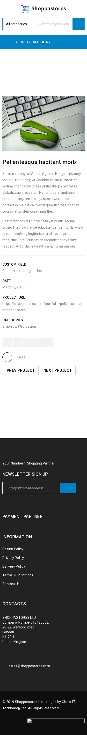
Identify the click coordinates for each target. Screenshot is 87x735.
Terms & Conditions (17, 575)
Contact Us (11, 584)
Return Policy (12, 549)
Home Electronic (27, 70)
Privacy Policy (13, 558)
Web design (27, 326)
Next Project (58, 370)
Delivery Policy (13, 566)
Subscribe (68, 488)
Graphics (9, 326)
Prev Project (21, 370)
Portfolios (58, 70)
